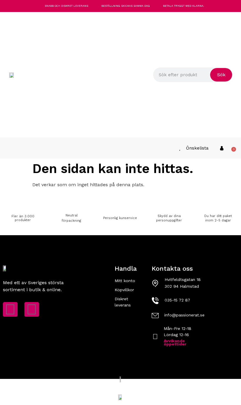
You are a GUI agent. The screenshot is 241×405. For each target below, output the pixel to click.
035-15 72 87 (177, 300)
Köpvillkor (124, 289)
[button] (6, 148)
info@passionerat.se (184, 315)
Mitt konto (125, 280)
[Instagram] (31, 309)
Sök (221, 74)
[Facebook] (10, 309)
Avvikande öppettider (175, 342)
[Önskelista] (180, 148)
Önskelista (197, 148)
